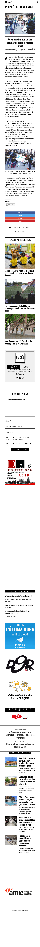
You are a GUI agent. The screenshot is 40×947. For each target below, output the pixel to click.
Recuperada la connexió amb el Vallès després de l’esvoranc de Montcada (25, 840)
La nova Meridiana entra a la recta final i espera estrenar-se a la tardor (27, 780)
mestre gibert (20, 231)
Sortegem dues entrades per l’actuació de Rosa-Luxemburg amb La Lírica (18, 612)
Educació (17, 227)
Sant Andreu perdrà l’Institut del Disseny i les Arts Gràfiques (18, 342)
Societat (22, 49)
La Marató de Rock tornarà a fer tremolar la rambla (18, 596)
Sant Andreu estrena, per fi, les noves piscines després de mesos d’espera (27, 762)
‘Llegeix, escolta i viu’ (10, 617)
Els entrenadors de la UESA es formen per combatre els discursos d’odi (20, 308)
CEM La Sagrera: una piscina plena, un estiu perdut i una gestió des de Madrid (27, 801)
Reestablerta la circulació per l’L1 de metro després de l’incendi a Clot (27, 821)
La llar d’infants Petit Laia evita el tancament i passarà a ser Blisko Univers (19, 273)
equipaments (27, 227)
